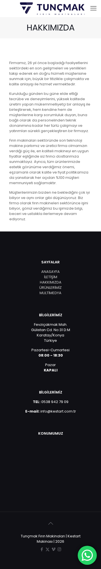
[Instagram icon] (59, 549)
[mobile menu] (93, 8)
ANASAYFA (50, 271)
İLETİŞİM (50, 277)
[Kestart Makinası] (52, 8)
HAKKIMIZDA (50, 282)
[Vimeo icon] (53, 549)
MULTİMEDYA (50, 293)
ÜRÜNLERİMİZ (50, 287)
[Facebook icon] (42, 549)
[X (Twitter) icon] (47, 549)
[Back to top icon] (50, 523)
